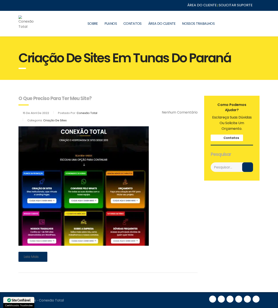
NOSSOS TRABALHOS (198, 23)
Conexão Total (51, 300)
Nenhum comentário (180, 112)
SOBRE (93, 23)
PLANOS (110, 23)
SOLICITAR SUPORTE (236, 5)
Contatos (231, 138)
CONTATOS (132, 23)
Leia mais (31, 256)
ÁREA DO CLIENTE (202, 5)
